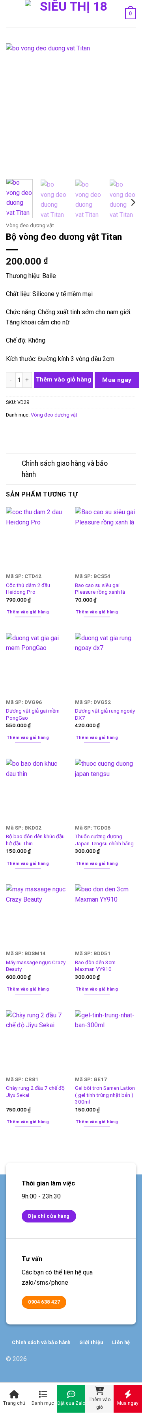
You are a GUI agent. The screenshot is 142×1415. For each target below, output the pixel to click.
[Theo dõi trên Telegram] (130, 1363)
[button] (10, 13)
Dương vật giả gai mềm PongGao (33, 714)
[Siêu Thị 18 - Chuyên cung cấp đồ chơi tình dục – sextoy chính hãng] (70, 14)
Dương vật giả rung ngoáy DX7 (105, 714)
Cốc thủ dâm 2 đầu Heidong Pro (28, 588)
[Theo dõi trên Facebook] (105, 1363)
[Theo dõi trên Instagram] (117, 1363)
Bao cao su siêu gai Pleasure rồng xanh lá (100, 588)
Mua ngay (117, 379)
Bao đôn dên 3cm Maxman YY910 (95, 965)
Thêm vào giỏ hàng (63, 379)
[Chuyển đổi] (13, 464)
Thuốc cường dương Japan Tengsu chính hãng (104, 839)
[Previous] (18, 108)
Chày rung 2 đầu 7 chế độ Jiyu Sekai (35, 1091)
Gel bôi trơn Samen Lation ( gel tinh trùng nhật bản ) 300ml (105, 1095)
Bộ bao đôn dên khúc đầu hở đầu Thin (35, 839)
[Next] (123, 108)
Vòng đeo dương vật (30, 225)
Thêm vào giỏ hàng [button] (28, 612)
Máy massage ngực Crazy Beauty (35, 965)
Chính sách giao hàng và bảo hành (65, 468)
